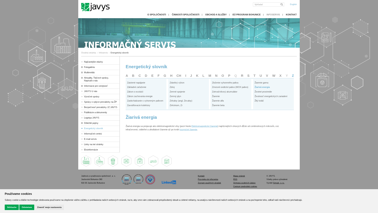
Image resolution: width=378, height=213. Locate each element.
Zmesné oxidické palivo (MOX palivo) (230, 87)
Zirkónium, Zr (176, 105)
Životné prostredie (263, 91)
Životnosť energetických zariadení (271, 96)
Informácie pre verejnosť (96, 86)
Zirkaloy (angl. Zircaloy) (181, 100)
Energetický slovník (93, 128)
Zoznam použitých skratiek (209, 183)
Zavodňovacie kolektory (138, 105)
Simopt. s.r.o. (279, 183)
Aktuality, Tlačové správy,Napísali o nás (96, 79)
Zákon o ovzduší (135, 91)
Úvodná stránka (88, 53)
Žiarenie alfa (218, 100)
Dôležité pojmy (91, 123)
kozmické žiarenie (188, 129)
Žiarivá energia (262, 87)
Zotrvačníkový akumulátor (224, 91)
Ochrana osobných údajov (244, 183)
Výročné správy (91, 96)
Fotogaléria (89, 67)
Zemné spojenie (177, 91)
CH (178, 76)
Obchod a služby (216, 14)
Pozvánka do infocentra (208, 179)
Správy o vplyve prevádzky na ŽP (100, 102)
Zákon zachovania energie (140, 96)
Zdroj (172, 87)
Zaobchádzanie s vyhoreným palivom (145, 100)
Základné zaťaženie (136, 87)
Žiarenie (216, 96)
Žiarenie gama (261, 82)
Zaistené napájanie (136, 82)
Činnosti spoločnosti (185, 14)
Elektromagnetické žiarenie (205, 126)
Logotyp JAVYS (91, 117)
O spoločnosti (156, 14)
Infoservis (273, 14)
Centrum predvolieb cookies (245, 186)
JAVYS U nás (90, 91)
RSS (235, 179)
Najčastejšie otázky (93, 61)
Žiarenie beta (218, 105)
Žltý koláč (259, 100)
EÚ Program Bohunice (247, 14)
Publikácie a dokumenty (95, 112)
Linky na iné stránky (93, 144)
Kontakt (291, 14)
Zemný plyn (175, 96)
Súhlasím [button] (11, 207)
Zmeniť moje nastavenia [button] (49, 207)
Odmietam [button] (27, 207)
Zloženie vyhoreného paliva (225, 82)
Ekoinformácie (91, 149)
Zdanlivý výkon (177, 82)
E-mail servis (90, 139)
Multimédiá (89, 72)
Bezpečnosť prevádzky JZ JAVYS (100, 107)
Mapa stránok (239, 176)
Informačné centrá (93, 133)
